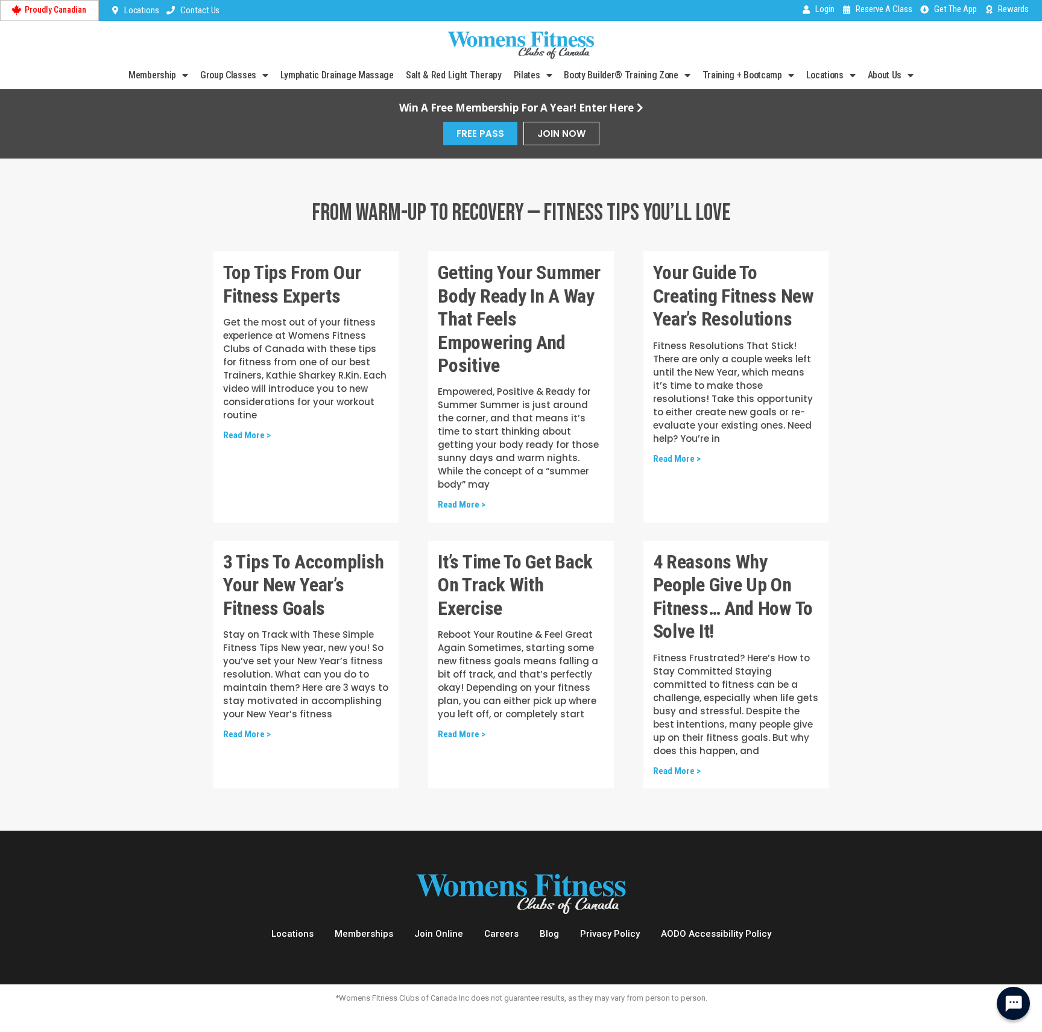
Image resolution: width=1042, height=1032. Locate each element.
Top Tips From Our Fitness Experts (292, 284)
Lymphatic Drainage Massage (337, 75)
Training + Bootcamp (742, 75)
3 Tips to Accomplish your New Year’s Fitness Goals (303, 585)
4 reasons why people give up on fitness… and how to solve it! (733, 596)
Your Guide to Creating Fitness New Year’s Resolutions (733, 295)
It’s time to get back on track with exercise (515, 585)
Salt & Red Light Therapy (454, 75)
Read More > (247, 435)
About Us (885, 75)
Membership (152, 75)
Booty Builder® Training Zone (621, 75)
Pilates (527, 75)
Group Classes (228, 75)
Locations (825, 75)
